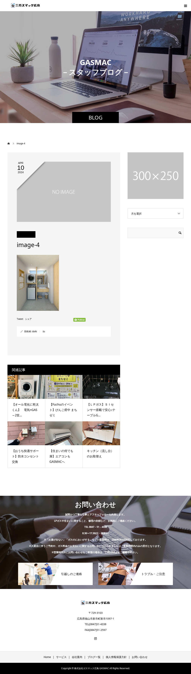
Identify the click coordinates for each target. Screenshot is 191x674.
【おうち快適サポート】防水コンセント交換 (25, 456)
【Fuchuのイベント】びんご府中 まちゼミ (63, 409)
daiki (34, 331)
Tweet (20, 319)
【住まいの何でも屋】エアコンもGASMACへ (61, 456)
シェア (28, 319)
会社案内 (77, 657)
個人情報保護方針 (116, 657)
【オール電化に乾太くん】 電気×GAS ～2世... (26, 409)
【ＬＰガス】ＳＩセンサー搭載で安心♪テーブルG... (101, 409)
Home (47, 657)
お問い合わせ (140, 657)
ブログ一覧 (94, 657)
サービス (61, 657)
